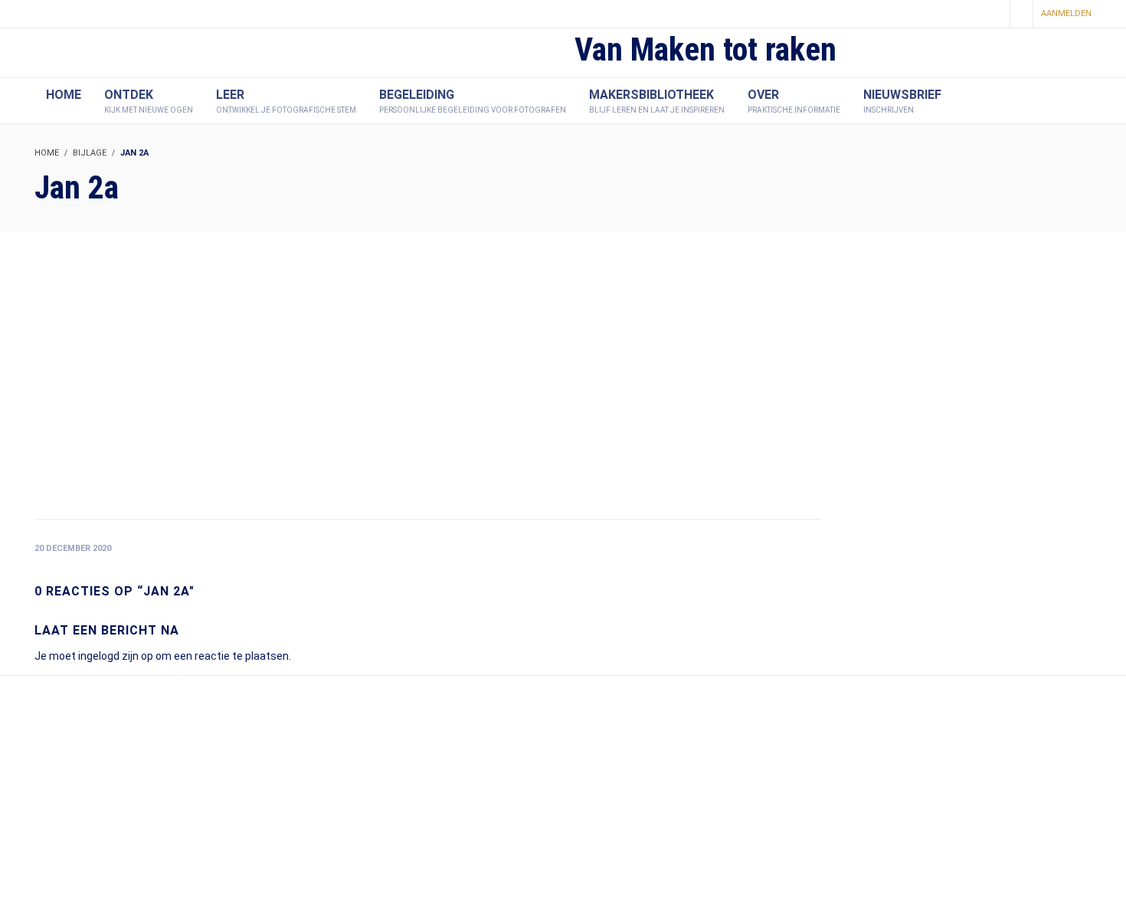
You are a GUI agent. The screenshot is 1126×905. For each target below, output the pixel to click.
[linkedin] (993, 15)
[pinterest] (966, 15)
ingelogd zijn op (115, 656)
